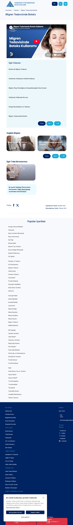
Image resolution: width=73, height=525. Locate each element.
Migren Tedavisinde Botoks (18, 116)
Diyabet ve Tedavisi (14, 261)
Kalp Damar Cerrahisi (14, 287)
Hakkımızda (8, 411)
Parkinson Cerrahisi (14, 340)
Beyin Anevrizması (13, 236)
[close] (43, 497)
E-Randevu (22, 521)
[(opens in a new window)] (13, 205)
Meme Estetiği (12, 309)
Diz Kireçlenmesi (13, 264)
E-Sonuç (54, 521)
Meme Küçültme (13, 315)
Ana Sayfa (8, 10)
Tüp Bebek (11, 388)
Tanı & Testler (9, 461)
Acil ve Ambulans (10, 441)
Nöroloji (11, 172)
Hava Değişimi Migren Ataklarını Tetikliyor (50, 143)
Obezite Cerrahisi (13, 333)
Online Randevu (10, 444)
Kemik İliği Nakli (12, 299)
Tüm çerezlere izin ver (15, 512)
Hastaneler (8, 437)
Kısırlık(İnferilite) (13, 302)
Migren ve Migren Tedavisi (17, 142)
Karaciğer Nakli (12, 295)
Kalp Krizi (11, 291)
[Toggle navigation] (65, 4)
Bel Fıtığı (10, 240)
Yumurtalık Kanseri (13, 391)
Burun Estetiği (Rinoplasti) (15, 250)
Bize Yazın (62, 411)
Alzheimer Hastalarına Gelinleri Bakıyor (22, 79)
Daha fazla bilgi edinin (13, 507)
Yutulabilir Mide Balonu (15, 394)
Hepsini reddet (35, 512)
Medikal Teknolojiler (11, 488)
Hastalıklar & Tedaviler (11, 454)
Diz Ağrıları (11, 256)
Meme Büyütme (12, 312)
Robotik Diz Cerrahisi (14, 356)
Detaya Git (12, 177)
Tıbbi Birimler (9, 434)
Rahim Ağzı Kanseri (13, 343)
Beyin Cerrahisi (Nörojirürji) (16, 233)
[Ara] (60, 4)
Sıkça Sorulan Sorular (11, 484)
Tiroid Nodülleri (12, 384)
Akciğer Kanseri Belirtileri (15, 226)
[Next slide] (57, 123)
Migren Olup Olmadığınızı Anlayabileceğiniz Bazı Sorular (28, 88)
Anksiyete (11, 230)
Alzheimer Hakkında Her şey (18, 97)
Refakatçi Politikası (10, 481)
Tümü (42, 123)
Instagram (62, 438)
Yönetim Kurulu (9, 414)
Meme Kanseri (12, 319)
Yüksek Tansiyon (13, 397)
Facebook (62, 430)
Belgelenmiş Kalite (10, 417)
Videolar (16, 10)
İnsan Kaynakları (10, 421)
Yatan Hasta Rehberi (11, 471)
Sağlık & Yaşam (9, 458)
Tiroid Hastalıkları (13, 381)
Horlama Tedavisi (13, 274)
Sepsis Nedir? (12, 374)
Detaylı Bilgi (13, 148)
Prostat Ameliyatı (13, 281)
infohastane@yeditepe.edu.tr (61, 420)
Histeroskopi (12, 271)
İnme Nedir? (11, 277)
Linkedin (64, 441)
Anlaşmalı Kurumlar (10, 424)
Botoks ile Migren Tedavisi (18, 69)
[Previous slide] (49, 123)
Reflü (9, 368)
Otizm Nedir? (12, 336)
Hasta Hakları (9, 474)
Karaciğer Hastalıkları (14, 284)
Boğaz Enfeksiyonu (14, 253)
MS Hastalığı (11, 330)
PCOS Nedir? (12, 346)
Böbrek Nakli (12, 243)
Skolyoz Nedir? (12, 378)
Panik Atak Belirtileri (14, 350)
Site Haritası (8, 447)
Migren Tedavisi (13, 322)
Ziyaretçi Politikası (10, 478)
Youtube (62, 436)
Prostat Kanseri (12, 360)
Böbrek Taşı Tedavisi (14, 246)
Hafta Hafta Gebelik (11, 464)
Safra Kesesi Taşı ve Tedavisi (17, 371)
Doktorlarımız (9, 431)
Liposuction (11, 305)
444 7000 (61, 416)
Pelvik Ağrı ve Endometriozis (16, 353)
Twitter (63, 433)
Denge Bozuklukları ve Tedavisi (19, 107)
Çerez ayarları (25, 517)
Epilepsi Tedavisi (13, 268)
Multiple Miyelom (13, 325)
